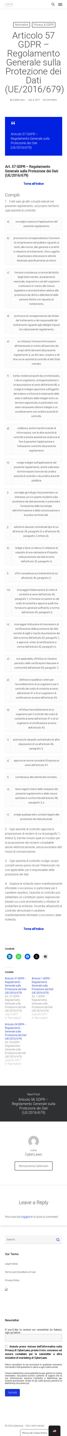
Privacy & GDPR (44, 24)
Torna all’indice (34, 183)
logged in (27, 1217)
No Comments (50, 99)
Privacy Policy (12, 1280)
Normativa (21, 24)
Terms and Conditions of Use (20, 1272)
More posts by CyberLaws (33, 1166)
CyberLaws (19, 99)
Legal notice (11, 1263)
